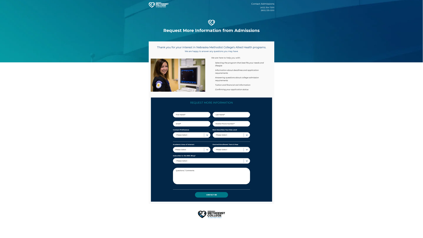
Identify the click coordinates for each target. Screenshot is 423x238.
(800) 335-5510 (267, 10)
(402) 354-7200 (267, 7)
